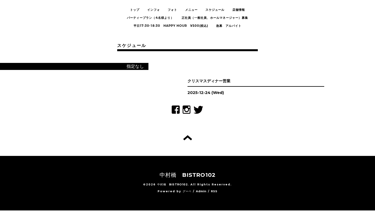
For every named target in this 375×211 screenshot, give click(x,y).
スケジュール (214, 10)
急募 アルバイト (229, 26)
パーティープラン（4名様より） (150, 18)
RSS (214, 191)
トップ (135, 10)
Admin (201, 191)
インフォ (153, 10)
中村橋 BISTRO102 (188, 175)
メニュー (191, 10)
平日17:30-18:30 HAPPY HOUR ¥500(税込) (171, 26)
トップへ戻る (187, 137)
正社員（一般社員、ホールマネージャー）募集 (215, 18)
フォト (172, 10)
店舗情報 (238, 10)
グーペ (187, 191)
